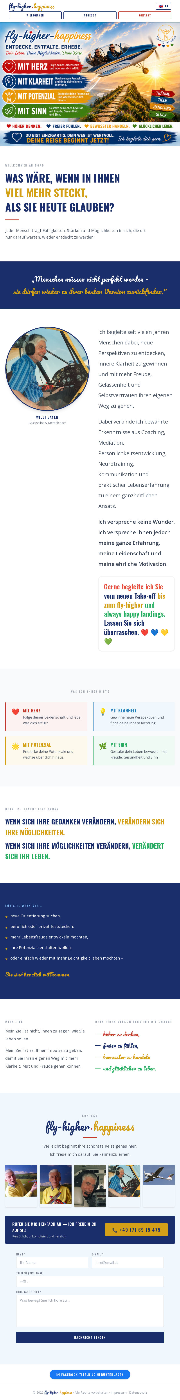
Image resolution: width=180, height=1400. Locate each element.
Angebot (90, 15)
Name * (20, 1254)
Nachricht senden (90, 1337)
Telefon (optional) (30, 1273)
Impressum (119, 1392)
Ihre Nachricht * (28, 1292)
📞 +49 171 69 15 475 (136, 1229)
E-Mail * (97, 1254)
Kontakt (145, 15)
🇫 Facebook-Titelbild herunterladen (90, 1374)
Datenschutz (138, 1392)
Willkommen (35, 15)
